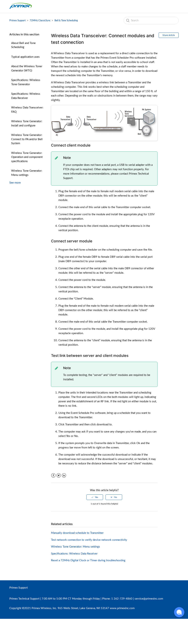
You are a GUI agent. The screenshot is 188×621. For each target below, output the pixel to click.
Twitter (58, 475)
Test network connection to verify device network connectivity (89, 540)
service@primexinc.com (149, 598)
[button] (179, 612)
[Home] (20, 8)
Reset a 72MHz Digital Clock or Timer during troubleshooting (88, 560)
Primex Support (17, 20)
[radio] (94, 497)
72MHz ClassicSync (40, 20)
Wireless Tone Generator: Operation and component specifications (27, 157)
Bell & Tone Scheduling (66, 20)
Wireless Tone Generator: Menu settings (26, 172)
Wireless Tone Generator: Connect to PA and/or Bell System (27, 139)
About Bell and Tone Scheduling (23, 45)
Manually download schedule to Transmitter (77, 533)
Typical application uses (25, 57)
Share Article (168, 35)
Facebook (53, 475)
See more (15, 182)
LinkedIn (64, 475)
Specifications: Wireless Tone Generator (25, 82)
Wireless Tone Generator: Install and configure (26, 123)
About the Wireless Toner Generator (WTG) (26, 68)
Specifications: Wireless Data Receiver (25, 96)
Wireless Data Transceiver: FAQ (27, 109)
